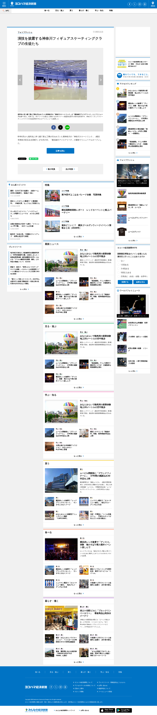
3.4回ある (125, 268)
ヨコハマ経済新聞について (84, 682)
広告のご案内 (79, 688)
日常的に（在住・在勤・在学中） (134, 276)
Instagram (140, 4)
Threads (145, 4)
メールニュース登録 (105, 691)
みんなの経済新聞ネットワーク (36, 710)
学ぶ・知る (99, 10)
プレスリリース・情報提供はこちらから (111, 682)
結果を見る (140, 282)
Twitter (135, 4)
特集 (111, 10)
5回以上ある (126, 272)
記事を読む (60, 151)
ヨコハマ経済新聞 (23, 4)
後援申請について (104, 688)
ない (122, 261)
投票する (125, 282)
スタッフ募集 (79, 691)
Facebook (129, 4)
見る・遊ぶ (59, 10)
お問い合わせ (102, 685)
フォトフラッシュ (25, 32)
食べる (47, 10)
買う (71, 10)
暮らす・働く (84, 10)
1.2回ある (125, 265)
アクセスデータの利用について (85, 685)
